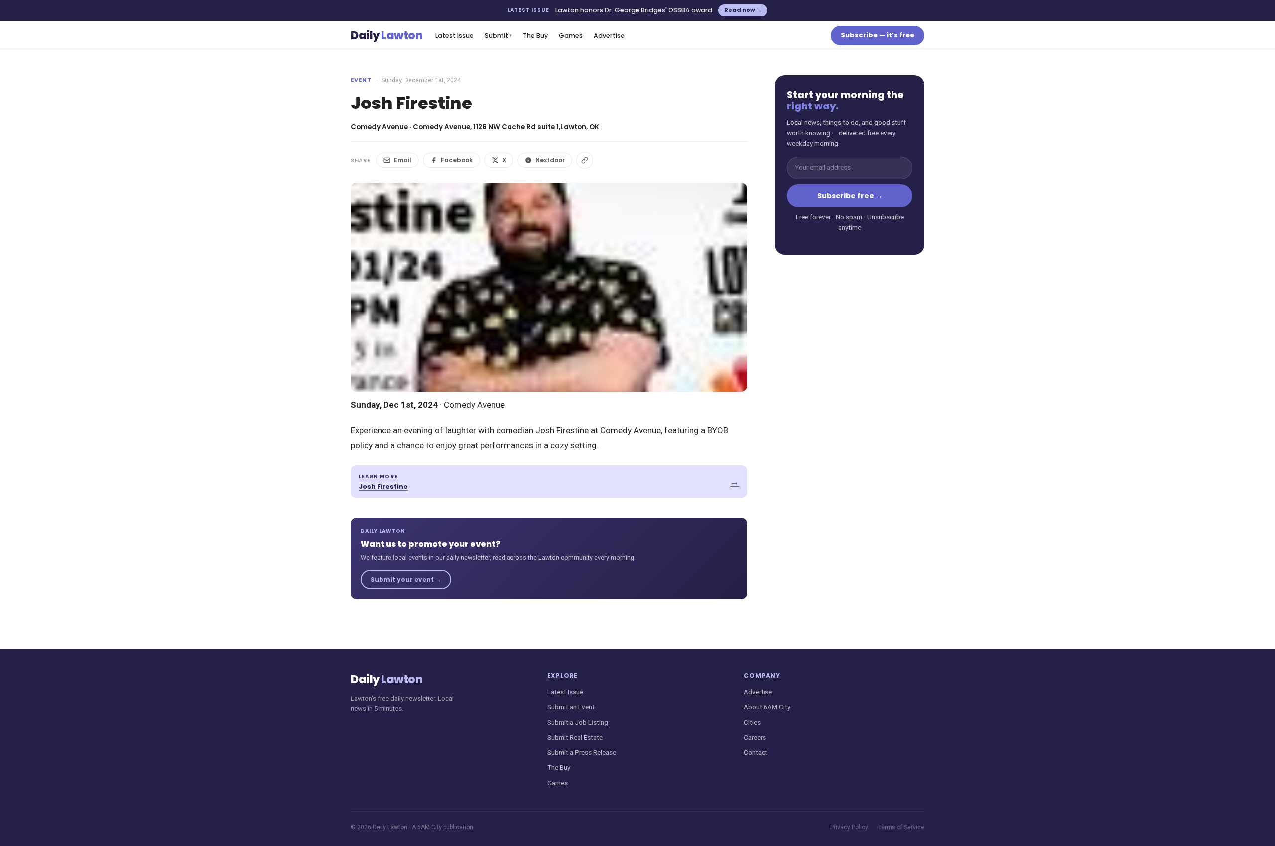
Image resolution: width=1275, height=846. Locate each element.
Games (571, 35)
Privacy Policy (849, 827)
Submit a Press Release (581, 752)
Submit (498, 35)
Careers (755, 737)
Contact (755, 752)
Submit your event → (406, 579)
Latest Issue (454, 35)
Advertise (609, 35)
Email (402, 160)
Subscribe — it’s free (877, 35)
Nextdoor (550, 160)
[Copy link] (584, 160)
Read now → (743, 10)
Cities (752, 722)
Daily (386, 35)
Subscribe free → (850, 196)
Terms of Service (901, 827)
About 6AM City (767, 707)
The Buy (535, 35)
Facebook (457, 160)
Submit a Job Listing (577, 722)
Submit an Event (571, 707)
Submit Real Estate (575, 737)
